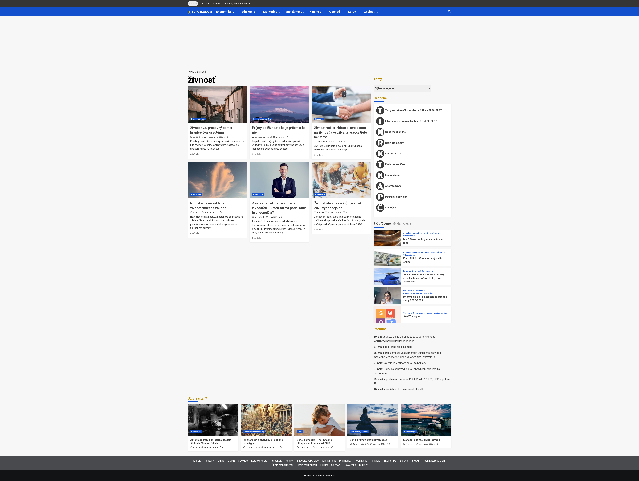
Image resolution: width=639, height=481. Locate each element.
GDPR (231, 460)
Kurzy (352, 11)
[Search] (449, 12)
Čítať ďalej (194, 154)
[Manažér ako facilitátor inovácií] (426, 420)
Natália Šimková (253, 447)
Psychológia (410, 432)
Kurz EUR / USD (393, 153)
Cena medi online (395, 131)
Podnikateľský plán (395, 196)
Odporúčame (409, 236)
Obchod (334, 11)
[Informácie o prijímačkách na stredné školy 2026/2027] (387, 300)
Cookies (243, 460)
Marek (319, 142)
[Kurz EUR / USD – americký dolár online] (387, 262)
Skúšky (363, 465)
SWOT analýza (411, 316)
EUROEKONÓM (201, 11)
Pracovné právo (198, 119)
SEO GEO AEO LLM (308, 460)
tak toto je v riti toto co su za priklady (405, 363)
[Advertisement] (319, 41)
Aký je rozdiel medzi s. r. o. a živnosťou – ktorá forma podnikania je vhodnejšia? (279, 208)
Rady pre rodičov (394, 164)
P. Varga (196, 447)
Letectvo (407, 271)
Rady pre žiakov (394, 142)
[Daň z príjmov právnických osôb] (372, 420)
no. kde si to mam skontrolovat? (404, 389)
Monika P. (410, 444)
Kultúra (324, 465)
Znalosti (369, 11)
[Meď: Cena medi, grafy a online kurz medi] (387, 243)
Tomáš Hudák (305, 447)
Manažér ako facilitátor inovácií (421, 439)
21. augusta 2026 (211, 447)
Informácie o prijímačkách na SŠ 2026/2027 (410, 121)
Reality (289, 460)
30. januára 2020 (335, 212)
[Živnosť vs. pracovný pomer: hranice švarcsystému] (217, 104)
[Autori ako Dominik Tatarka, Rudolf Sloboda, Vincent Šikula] (213, 420)
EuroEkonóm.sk (262, 137)
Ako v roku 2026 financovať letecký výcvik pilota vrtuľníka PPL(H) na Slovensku (423, 278)
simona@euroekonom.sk (237, 3)
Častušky (390, 207)
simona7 (197, 212)
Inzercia (258, 217)
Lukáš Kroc (198, 137)
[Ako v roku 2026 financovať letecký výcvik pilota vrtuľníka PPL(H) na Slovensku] (387, 281)
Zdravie (404, 460)
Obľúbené (434, 233)
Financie (315, 11)
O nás (221, 460)
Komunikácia (392, 175)
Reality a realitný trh (262, 119)
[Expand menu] (233, 12)
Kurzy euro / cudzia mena (423, 252)
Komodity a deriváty (420, 233)
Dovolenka (350, 465)
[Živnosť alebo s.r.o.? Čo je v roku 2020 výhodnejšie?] (341, 180)
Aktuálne (407, 233)
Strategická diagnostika (436, 313)
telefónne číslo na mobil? (399, 346)
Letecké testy (259, 460)
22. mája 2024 (278, 137)
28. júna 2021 (271, 217)
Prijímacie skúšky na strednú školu (419, 293)
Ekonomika (224, 11)
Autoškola (276, 460)
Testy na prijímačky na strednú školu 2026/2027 (413, 110)
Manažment (293, 11)
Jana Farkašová (359, 444)
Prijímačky (345, 460)
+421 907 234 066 (211, 3)
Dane (300, 432)
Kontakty (209, 460)
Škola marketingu (307, 465)
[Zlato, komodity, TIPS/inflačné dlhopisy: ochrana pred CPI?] (319, 420)
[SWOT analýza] (387, 319)
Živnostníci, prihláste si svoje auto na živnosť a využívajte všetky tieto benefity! (340, 132)
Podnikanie (247, 11)
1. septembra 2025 (215, 137)
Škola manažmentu (282, 465)
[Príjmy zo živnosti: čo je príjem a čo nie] (279, 104)
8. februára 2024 (333, 142)
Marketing (270, 11)
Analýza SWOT (393, 185)
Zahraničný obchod (359, 432)
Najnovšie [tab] (403, 223)
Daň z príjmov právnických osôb (368, 439)
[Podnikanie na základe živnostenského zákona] (217, 180)
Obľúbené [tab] (383, 223)
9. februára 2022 (211, 212)
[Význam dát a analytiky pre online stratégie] (266, 420)
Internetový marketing (254, 432)
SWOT (415, 460)
